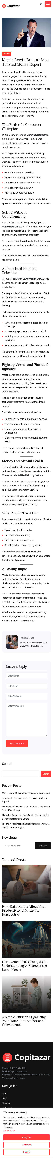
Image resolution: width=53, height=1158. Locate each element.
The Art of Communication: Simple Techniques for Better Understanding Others (25, 817)
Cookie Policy (9, 1130)
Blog (4, 1098)
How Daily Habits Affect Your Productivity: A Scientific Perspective (24, 910)
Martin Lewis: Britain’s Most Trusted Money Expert (26, 793)
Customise (26, 1145)
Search (7, 764)
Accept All (26, 1137)
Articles (7, 53)
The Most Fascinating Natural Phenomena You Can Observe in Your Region (26, 826)
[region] (26, 1133)
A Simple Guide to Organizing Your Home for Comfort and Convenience (24, 1021)
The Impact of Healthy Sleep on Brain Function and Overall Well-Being (26, 808)
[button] (48, 4)
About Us (6, 1103)
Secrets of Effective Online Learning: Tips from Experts (33, 644)
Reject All (27, 1152)
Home (4, 1093)
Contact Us (7, 1107)
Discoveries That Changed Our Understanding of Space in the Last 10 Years (25, 966)
